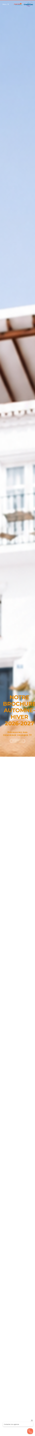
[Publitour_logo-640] (18, 4)
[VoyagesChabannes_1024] (28, 2)
